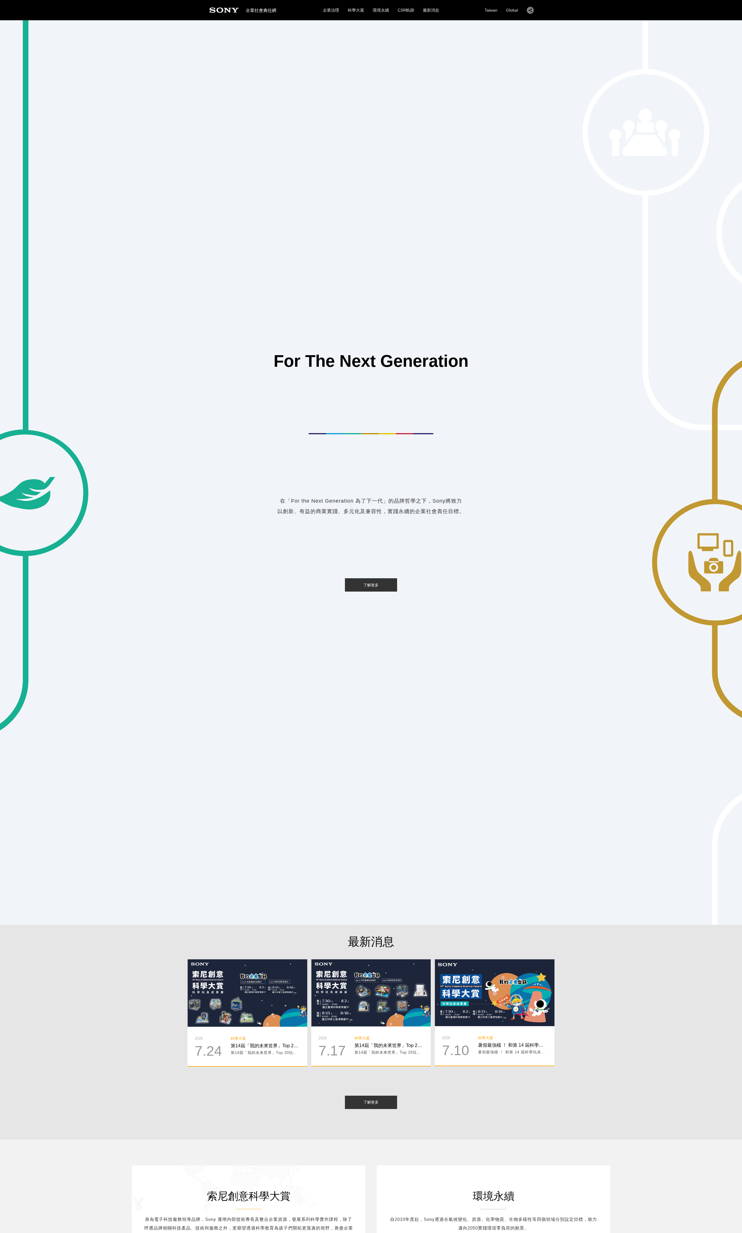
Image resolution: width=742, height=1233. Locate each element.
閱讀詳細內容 (247, 998)
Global (512, 10)
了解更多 (371, 585)
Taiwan (491, 10)
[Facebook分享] (230, 987)
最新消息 (431, 10)
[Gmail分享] (264, 987)
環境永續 (381, 10)
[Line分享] (247, 987)
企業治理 (331, 10)
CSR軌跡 (406, 10)
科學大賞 (356, 10)
